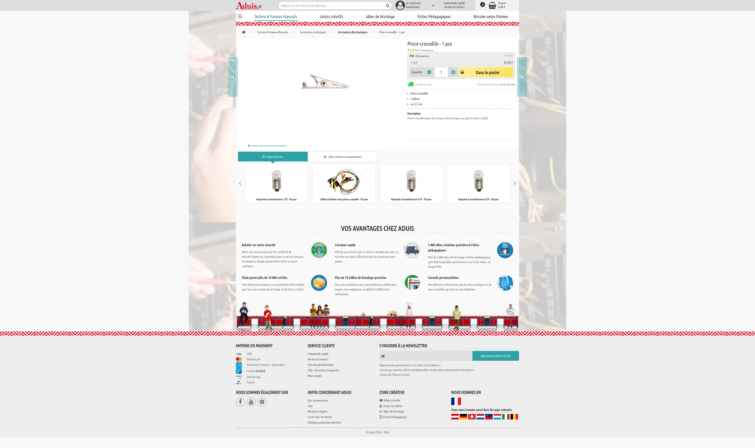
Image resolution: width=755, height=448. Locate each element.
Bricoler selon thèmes (491, 16)
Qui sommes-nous (318, 400)
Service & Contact (454, 7)
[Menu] (240, 16)
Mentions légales (317, 411)
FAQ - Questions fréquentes (323, 370)
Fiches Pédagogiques (434, 16)
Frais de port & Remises (321, 364)
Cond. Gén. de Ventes (320, 417)
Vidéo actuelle (392, 400)
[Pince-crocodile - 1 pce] (322, 83)
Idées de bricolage (380, 16)
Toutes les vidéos (392, 406)
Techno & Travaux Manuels (276, 16)
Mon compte (315, 376)
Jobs (310, 406)
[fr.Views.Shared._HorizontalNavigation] (244, 33)
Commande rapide (454, 3)
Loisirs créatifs (331, 16)
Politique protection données (324, 422)
